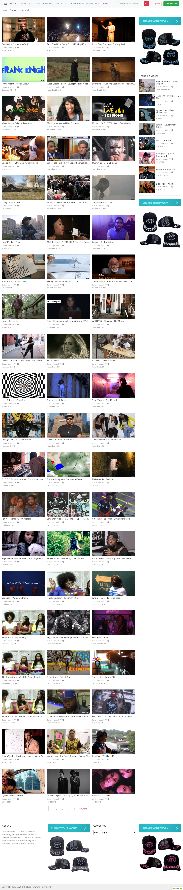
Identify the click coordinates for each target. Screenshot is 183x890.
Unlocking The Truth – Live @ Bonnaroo (111, 518)
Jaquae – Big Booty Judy (103, 242)
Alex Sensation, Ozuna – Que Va (167, 82)
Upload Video (171, 3)
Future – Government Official (166, 125)
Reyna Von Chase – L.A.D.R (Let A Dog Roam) (22, 558)
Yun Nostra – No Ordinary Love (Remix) (65, 558)
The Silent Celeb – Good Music (61, 439)
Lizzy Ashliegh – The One (13, 400)
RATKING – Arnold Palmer (104, 360)
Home (4, 10)
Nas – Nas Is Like (164, 140)
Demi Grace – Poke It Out (58, 677)
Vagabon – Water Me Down (15, 598)
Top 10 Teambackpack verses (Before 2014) (67, 321)
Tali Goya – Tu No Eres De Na (168, 97)
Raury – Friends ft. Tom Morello (16, 518)
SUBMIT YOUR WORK (43, 3)
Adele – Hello (53, 360)
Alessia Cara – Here (101, 795)
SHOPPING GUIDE (76, 3)
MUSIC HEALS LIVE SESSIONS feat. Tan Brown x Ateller (72, 242)
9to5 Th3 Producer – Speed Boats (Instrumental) (24, 479)
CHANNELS (14, 3)
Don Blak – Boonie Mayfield (15, 44)
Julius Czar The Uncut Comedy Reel (108, 44)
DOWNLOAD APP (60, 3)
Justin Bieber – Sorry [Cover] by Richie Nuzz (67, 83)
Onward (83, 808)
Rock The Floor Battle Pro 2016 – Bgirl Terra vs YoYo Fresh (74, 44)
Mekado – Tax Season (102, 479)
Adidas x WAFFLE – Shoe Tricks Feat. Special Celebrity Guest (29, 360)
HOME (105, 3)
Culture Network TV (163, 87)
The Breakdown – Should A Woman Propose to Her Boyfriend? (31, 716)
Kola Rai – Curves (100, 637)
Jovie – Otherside (10, 321)
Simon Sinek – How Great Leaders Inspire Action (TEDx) (28, 756)
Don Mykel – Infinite (56, 400)
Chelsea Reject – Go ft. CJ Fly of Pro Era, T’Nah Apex (71, 795)
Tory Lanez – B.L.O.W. (102, 202)
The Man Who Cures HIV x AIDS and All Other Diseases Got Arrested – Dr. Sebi (128, 281)
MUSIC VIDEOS (26, 3)
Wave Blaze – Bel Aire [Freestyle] (17, 123)
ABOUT (97, 3)
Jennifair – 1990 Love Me (103, 756)
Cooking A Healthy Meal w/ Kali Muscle (20, 163)
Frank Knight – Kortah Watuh (15, 83)
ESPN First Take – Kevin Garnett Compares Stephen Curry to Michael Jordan (82, 163)
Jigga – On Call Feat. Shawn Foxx (165, 111)
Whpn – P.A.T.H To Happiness (106, 598)
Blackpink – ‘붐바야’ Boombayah (165, 154)
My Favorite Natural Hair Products (63, 123)
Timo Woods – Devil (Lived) (104, 400)
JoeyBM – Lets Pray (11, 242)
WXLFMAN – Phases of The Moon (108, 321)
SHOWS (89, 3)
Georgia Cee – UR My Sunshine (16, 439)
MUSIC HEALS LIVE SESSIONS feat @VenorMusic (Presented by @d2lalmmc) (127, 123)
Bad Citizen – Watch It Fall (14, 281)
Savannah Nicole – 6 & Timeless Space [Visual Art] (70, 518)
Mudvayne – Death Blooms (104, 163)
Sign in (156, 3)
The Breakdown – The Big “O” (16, 637)
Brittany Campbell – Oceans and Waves (65, 479)
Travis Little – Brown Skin (104, 677)
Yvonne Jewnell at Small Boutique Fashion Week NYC (71, 756)
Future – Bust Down (165, 169)
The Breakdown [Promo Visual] (106, 439)
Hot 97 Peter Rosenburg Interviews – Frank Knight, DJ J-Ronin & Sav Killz (126, 558)
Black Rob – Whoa (164, 183)
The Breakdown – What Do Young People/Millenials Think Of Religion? (35, 677)
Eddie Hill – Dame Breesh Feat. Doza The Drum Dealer (117, 716)
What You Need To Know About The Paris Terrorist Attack (74, 202)
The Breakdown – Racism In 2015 (62, 598)
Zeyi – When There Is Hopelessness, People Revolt (70, 637)
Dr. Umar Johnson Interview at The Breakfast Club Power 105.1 (76, 716)
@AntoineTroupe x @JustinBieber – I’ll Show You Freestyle (119, 83)
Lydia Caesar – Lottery (12, 795)
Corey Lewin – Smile (11, 202)
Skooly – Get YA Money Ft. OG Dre (62, 281)
